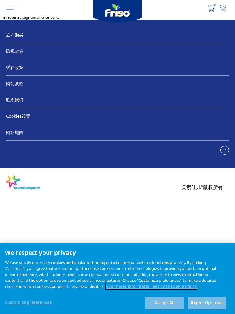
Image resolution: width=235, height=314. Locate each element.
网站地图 (14, 132)
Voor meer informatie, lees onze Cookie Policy (151, 286)
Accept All (164, 302)
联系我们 (14, 100)
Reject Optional (207, 302)
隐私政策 (14, 51)
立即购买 (14, 35)
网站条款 (14, 83)
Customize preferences (28, 302)
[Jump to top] (224, 150)
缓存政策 (14, 67)
